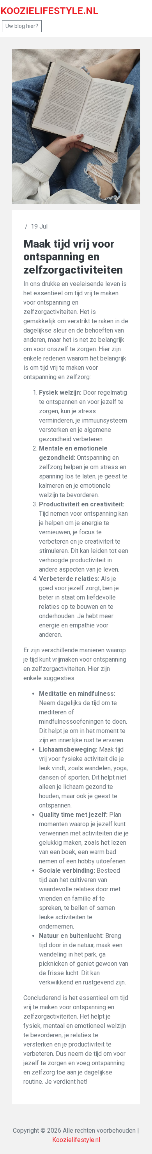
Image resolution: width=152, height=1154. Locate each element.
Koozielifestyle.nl (76, 1140)
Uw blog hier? (21, 26)
